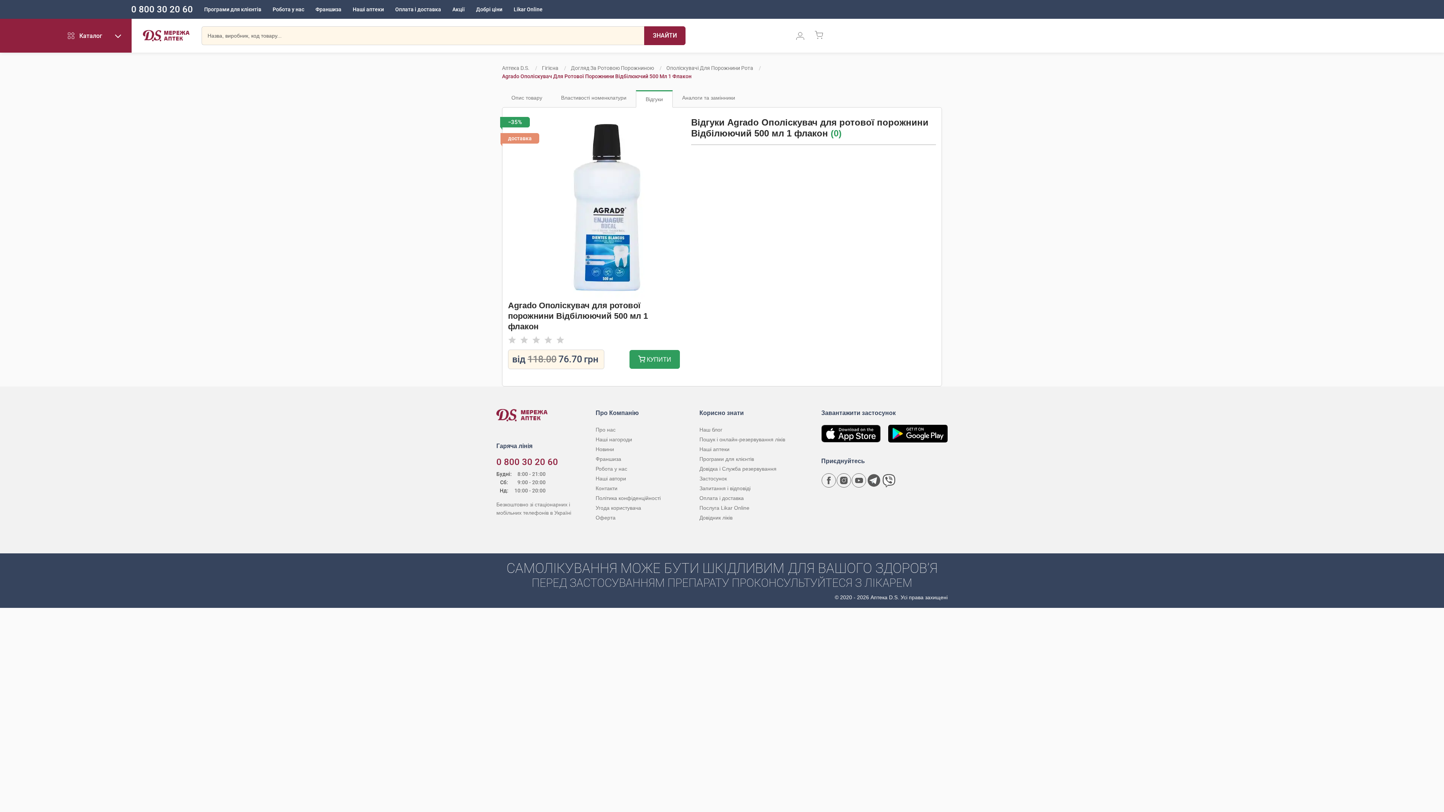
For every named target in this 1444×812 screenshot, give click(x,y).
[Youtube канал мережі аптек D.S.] (858, 480)
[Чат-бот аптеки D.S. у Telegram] (873, 480)
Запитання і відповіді (725, 488)
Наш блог (710, 430)
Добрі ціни (489, 9)
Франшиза (328, 9)
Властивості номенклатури (593, 98)
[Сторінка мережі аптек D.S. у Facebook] (828, 480)
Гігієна (550, 68)
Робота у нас (288, 9)
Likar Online (528, 9)
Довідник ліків (716, 518)
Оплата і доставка (418, 9)
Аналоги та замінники (708, 98)
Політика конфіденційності (628, 498)
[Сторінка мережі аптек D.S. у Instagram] (843, 480)
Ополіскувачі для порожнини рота (709, 68)
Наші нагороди (614, 439)
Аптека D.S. (515, 68)
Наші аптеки (368, 9)
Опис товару (526, 98)
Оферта (606, 518)
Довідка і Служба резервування (738, 469)
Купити (658, 359)
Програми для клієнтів (232, 9)
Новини (605, 449)
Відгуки (654, 99)
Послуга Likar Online (724, 508)
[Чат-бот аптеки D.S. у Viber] (888, 480)
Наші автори (611, 479)
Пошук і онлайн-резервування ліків (742, 439)
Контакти (606, 488)
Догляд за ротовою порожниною (612, 68)
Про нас (606, 430)
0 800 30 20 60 (162, 9)
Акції (458, 9)
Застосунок (713, 479)
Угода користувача (618, 508)
